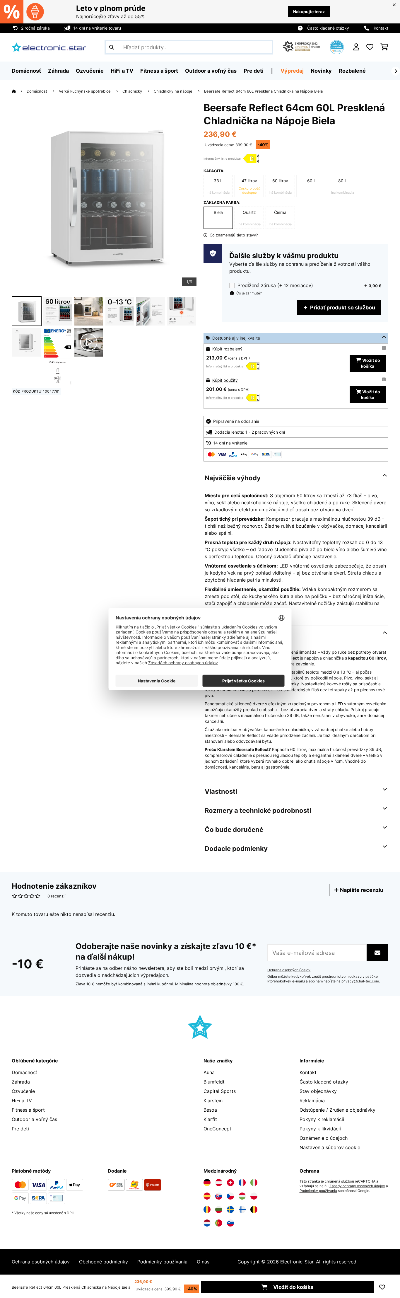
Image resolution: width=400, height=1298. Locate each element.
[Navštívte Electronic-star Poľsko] (253, 1196)
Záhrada (21, 1082)
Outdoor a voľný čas (34, 1119)
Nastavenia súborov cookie (330, 1147)
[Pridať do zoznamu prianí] (382, 1287)
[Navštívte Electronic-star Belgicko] (253, 1209)
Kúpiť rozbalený (227, 348)
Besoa (210, 1110)
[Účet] (356, 47)
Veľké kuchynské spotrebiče (85, 91)
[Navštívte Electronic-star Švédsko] (230, 1209)
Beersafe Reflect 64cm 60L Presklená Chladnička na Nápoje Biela (263, 91)
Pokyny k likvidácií (320, 1129)
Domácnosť (37, 91)
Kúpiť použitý (225, 380)
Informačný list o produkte (222, 158)
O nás (203, 1262)
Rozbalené (352, 71)
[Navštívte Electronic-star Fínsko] (242, 1209)
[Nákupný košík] (384, 47)
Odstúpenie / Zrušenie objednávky (337, 1110)
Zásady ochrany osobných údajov (357, 1186)
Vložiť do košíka (292, 1287)
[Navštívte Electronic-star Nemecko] (207, 1182)
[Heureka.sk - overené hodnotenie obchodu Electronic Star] (337, 47)
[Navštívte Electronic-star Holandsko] (207, 1223)
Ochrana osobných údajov (288, 970)
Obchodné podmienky (103, 1262)
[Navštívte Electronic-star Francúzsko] (242, 1182)
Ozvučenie (23, 1091)
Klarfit (210, 1119)
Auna (209, 1072)
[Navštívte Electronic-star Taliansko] (253, 1182)
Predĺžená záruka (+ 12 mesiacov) (275, 285)
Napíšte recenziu (361, 890)
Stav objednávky (318, 1091)
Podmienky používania (318, 1191)
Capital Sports (220, 1091)
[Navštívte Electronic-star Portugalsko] (218, 1223)
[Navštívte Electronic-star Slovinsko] (230, 1223)
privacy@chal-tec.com (360, 981)
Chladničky (132, 91)
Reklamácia (312, 1100)
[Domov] (19, 91)
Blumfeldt (214, 1082)
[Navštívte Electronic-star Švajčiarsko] (230, 1182)
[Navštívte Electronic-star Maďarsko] (242, 1196)
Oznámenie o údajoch (324, 1138)
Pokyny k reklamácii (322, 1119)
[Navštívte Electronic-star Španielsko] (207, 1196)
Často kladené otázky (328, 27)
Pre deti (20, 1129)
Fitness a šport (28, 1110)
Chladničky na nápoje (174, 91)
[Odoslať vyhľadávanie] (111, 47)
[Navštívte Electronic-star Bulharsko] (218, 1209)
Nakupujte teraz (309, 11)
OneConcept (217, 1129)
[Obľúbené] (369, 47)
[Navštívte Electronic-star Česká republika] (230, 1196)
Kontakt (381, 27)
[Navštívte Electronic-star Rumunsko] (207, 1209)
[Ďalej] (395, 71)
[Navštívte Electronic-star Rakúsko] (218, 1182)
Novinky (321, 71)
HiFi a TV (22, 1100)
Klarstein (213, 1100)
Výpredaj (292, 71)
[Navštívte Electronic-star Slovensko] (218, 1196)
